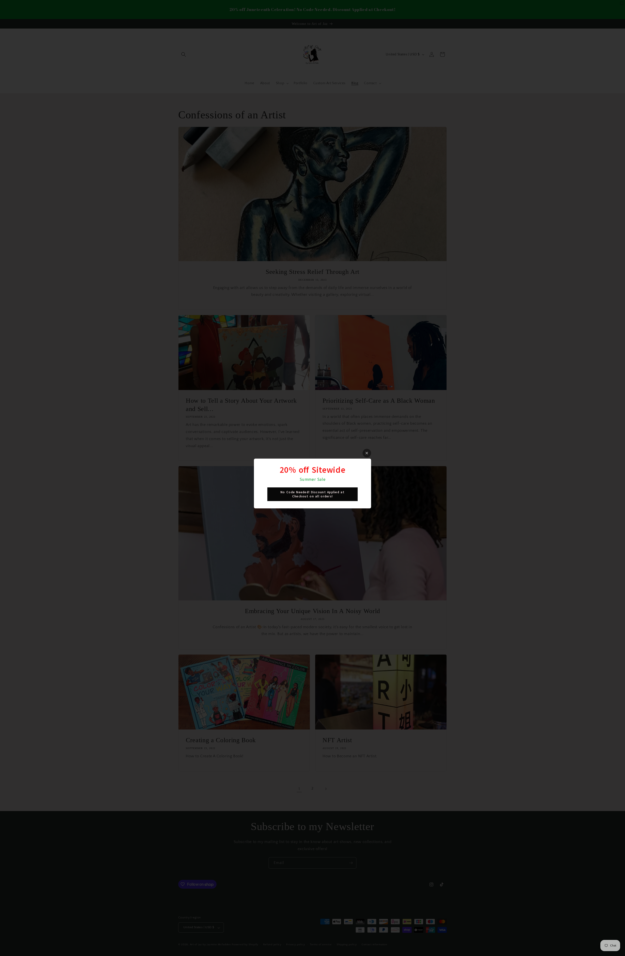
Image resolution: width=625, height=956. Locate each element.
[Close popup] (367, 453)
